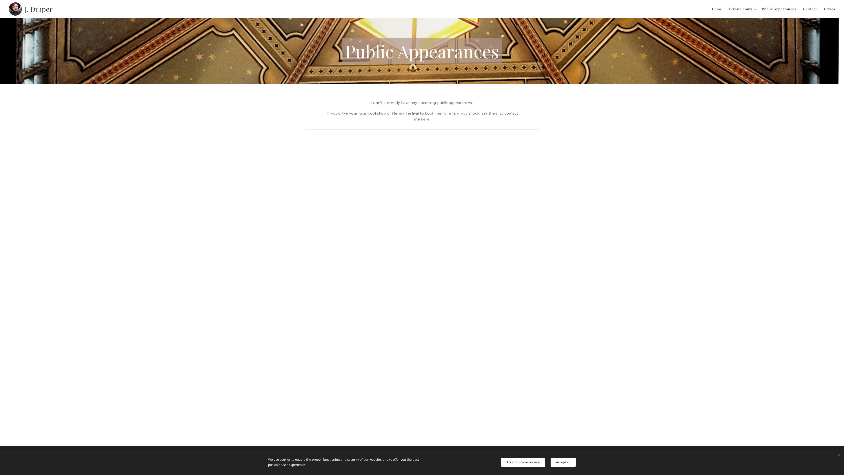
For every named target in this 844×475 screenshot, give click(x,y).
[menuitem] (718, 9)
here (425, 119)
